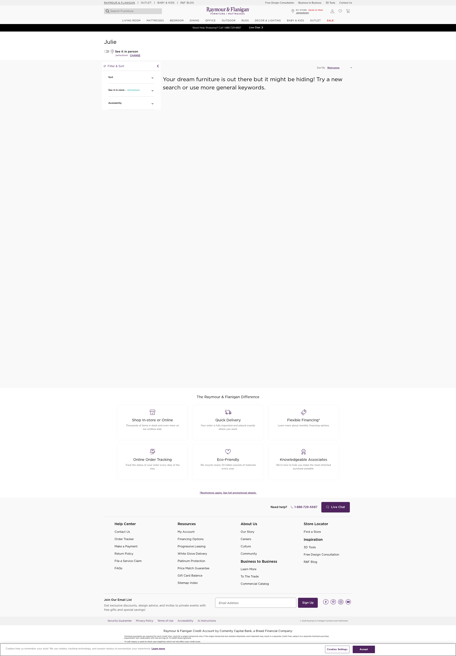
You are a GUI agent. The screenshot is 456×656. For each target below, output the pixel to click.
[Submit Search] (106, 11)
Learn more (158, 648)
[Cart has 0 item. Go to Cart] (348, 11)
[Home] (228, 11)
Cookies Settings (337, 649)
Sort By (321, 67)
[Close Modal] (157, 66)
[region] (228, 649)
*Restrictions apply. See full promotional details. (228, 492)
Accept (364, 649)
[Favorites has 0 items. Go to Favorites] (340, 11)
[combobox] (133, 11)
